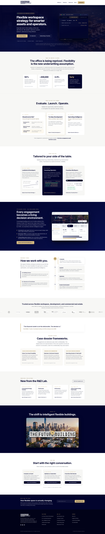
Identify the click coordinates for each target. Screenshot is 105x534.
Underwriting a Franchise (45, 35)
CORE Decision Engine (46, 522)
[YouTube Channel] (22, 525)
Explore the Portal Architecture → (25, 242)
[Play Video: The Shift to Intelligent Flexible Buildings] (52, 432)
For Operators (33, 35)
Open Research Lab (60, 516)
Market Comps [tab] (69, 226)
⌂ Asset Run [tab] (64, 16)
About (75, 2)
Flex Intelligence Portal (46, 520)
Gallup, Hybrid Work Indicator (29, 86)
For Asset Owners (22, 35)
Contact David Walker (76, 520)
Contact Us (81, 2)
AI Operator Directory (61, 520)
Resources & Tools (60, 524)
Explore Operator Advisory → (50, 192)
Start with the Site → (73, 482)
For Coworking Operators (46, 518)
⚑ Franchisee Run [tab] (83, 16)
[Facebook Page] (24, 525)
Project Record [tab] (82, 226)
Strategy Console (60, 518)
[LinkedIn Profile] (20, 525)
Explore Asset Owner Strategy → (28, 192)
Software (59, 2)
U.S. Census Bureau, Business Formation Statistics (44, 86)
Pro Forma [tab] (64, 226)
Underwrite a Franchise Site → (72, 192)
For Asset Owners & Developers (47, 516)
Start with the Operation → (52, 482)
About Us (73, 516)
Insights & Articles (75, 518)
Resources (71, 2)
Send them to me (79, 501)
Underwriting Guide (60, 522)
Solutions (65, 2)
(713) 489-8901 (75, 522)
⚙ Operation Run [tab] (74, 16)
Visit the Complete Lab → (78, 381)
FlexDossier (44, 524)
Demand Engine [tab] (75, 226)
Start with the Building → (32, 482)
